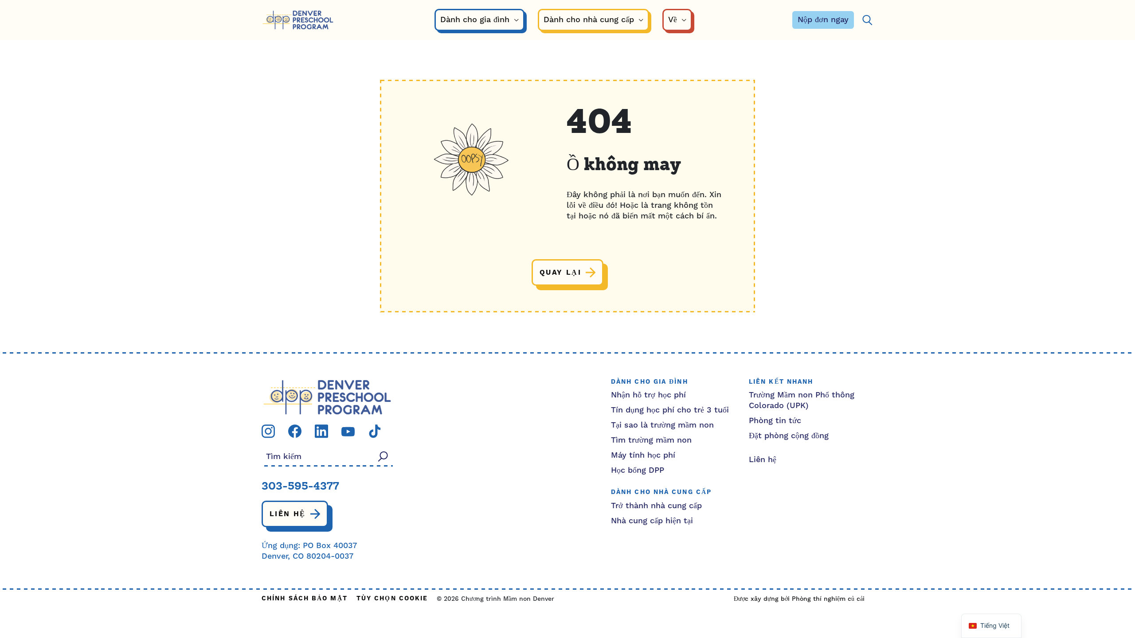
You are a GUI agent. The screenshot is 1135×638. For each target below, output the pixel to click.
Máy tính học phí (643, 455)
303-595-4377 (300, 487)
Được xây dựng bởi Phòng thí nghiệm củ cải (799, 599)
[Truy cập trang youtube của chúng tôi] (348, 431)
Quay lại (560, 272)
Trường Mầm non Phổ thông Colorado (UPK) (801, 400)
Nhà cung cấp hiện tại (652, 521)
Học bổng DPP (637, 470)
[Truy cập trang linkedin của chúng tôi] (321, 431)
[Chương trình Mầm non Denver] (298, 20)
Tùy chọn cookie (392, 598)
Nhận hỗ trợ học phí (648, 395)
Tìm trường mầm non (651, 440)
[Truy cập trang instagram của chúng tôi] (268, 431)
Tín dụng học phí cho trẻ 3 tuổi (670, 410)
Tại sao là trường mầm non (662, 425)
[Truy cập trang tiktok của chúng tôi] (374, 431)
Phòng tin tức (775, 421)
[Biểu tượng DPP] (327, 397)
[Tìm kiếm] (867, 20)
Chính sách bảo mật (305, 598)
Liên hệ (288, 514)
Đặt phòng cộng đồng (789, 436)
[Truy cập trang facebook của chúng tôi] (294, 431)
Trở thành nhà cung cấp (656, 506)
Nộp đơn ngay (823, 20)
